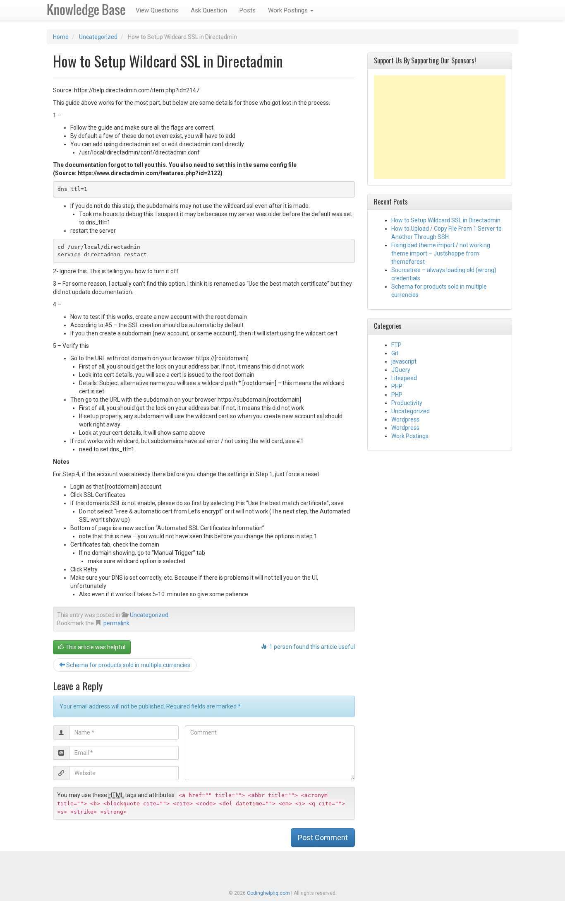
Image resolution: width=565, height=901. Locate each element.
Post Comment (323, 837)
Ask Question (209, 10)
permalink (116, 623)
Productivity (406, 403)
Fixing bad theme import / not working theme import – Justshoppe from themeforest (440, 253)
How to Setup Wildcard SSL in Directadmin (445, 220)
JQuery (400, 369)
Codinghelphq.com (268, 893)
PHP (396, 386)
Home (61, 37)
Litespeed (404, 378)
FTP (396, 345)
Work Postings (288, 10)
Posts (247, 10)
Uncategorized (98, 37)
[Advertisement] (439, 127)
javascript (404, 361)
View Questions (157, 10)
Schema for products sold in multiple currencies (127, 665)
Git (394, 353)
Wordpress (405, 419)
